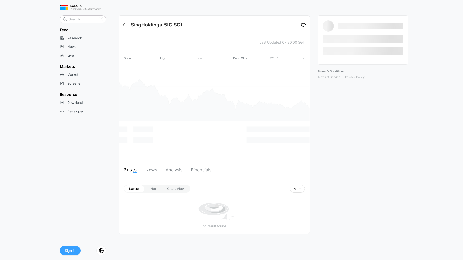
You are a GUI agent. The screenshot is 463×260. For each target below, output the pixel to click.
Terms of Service (329, 77)
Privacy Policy (355, 77)
